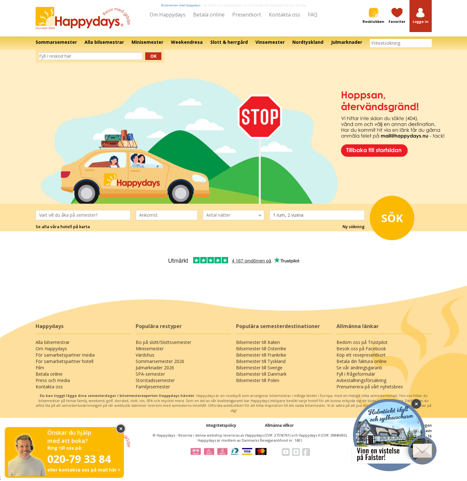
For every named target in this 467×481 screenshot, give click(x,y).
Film (40, 368)
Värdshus (145, 355)
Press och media (53, 380)
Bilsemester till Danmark (261, 374)
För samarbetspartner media (65, 355)
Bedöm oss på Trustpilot (362, 342)
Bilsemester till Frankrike (261, 355)
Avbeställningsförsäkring (361, 380)
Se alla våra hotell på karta (63, 226)
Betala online (209, 14)
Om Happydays (168, 14)
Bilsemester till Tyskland (261, 361)
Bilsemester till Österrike (261, 349)
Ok (153, 56)
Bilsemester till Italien (258, 342)
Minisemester (150, 349)
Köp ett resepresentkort (361, 355)
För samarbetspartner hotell (64, 361)
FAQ (312, 14)
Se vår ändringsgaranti (359, 368)
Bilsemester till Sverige (259, 368)
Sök (392, 218)
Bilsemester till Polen (257, 380)
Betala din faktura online (361, 361)
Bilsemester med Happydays (180, 5)
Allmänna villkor (279, 425)
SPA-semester (150, 374)
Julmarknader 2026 (155, 368)
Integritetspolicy (221, 425)
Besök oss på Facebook (361, 349)
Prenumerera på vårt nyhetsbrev (369, 387)
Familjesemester (153, 387)
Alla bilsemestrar (53, 342)
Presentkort (246, 14)
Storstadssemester (155, 380)
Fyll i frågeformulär (355, 374)
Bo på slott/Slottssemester (163, 342)
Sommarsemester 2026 (160, 361)
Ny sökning (353, 226)
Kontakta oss (284, 14)
